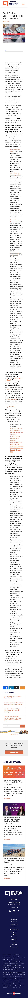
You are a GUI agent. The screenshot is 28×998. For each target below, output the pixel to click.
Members (14, 922)
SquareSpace (18, 378)
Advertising (14, 939)
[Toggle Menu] (23, 3)
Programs (14, 932)
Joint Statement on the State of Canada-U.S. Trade (12, 697)
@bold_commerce (11, 399)
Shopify (9, 380)
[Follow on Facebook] (18, 911)
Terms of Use (14, 947)
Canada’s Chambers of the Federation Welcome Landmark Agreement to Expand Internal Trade (12, 719)
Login (14, 942)
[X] (16, 687)
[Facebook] (5, 687)
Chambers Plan (14, 924)
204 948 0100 (14, 907)
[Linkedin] (11, 687)
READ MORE (7, 798)
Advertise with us (14, 734)
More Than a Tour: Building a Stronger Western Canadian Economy (12, 710)
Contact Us (14, 937)
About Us (14, 919)
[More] (22, 687)
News (14, 934)
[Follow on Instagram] (14, 911)
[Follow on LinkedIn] (10, 911)
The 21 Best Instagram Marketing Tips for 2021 (16, 450)
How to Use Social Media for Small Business (15, 438)
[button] (14, 732)
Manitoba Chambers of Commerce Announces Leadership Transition (13, 703)
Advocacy (14, 927)
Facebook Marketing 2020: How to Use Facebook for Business (16, 444)
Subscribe (14, 752)
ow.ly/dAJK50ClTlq (10, 407)
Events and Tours (14, 929)
